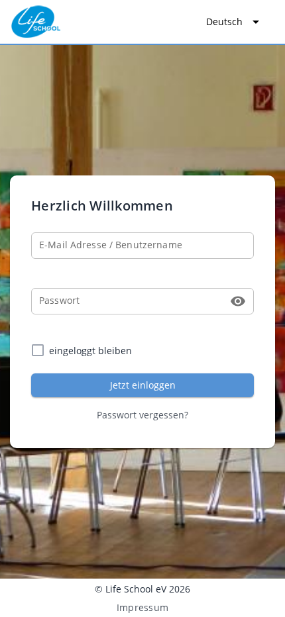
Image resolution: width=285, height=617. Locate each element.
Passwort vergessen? (142, 414)
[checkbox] (142, 350)
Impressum (142, 607)
